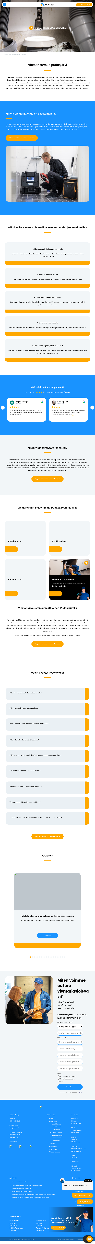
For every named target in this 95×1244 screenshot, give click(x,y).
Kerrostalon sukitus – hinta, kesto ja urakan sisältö (27, 1185)
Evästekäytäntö (79, 1205)
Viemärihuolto (56, 1129)
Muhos (77, 635)
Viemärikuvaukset (57, 1135)
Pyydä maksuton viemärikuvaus (21, 138)
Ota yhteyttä (53, 1149)
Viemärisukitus (56, 1127)
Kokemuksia (53, 1146)
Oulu (71, 635)
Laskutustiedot (14, 1141)
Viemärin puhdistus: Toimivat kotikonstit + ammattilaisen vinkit (30, 1197)
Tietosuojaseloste (54, 1152)
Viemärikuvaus (56, 1124)
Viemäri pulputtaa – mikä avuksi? (22, 1191)
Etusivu (5, 54)
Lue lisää (47, 936)
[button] (4, 4)
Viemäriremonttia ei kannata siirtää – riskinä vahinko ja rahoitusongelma (33, 1194)
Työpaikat (52, 1143)
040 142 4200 (85, 4)
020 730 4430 (14, 1125)
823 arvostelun (51, 392)
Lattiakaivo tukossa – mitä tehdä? (22, 1188)
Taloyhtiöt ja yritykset (55, 1132)
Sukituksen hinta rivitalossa (20, 1182)
